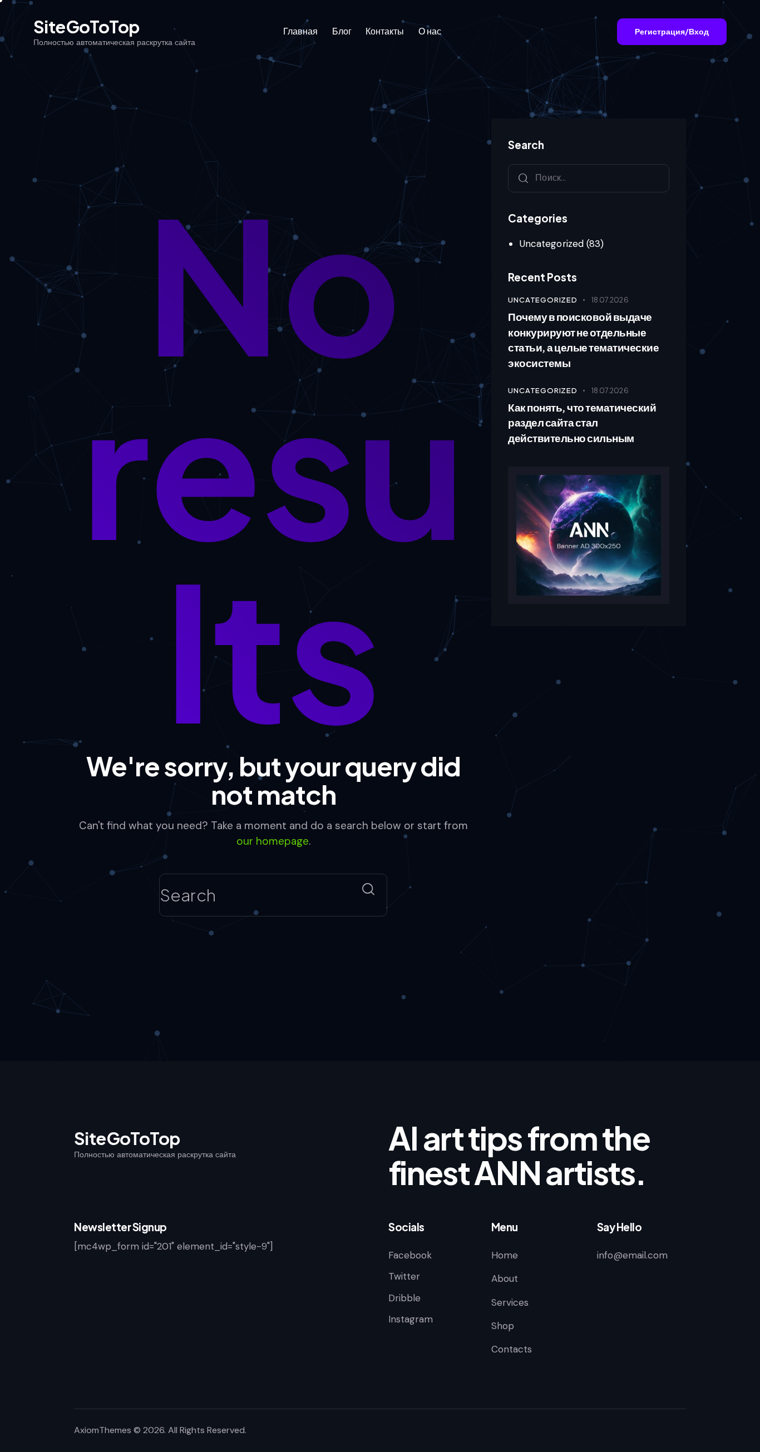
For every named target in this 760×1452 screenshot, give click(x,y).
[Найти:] (588, 177)
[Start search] (368, 889)
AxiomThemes (102, 1430)
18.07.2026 (610, 300)
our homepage (272, 841)
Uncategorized (552, 243)
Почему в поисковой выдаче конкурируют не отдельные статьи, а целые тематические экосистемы (583, 339)
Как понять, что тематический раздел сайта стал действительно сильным (582, 422)
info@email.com (632, 1255)
